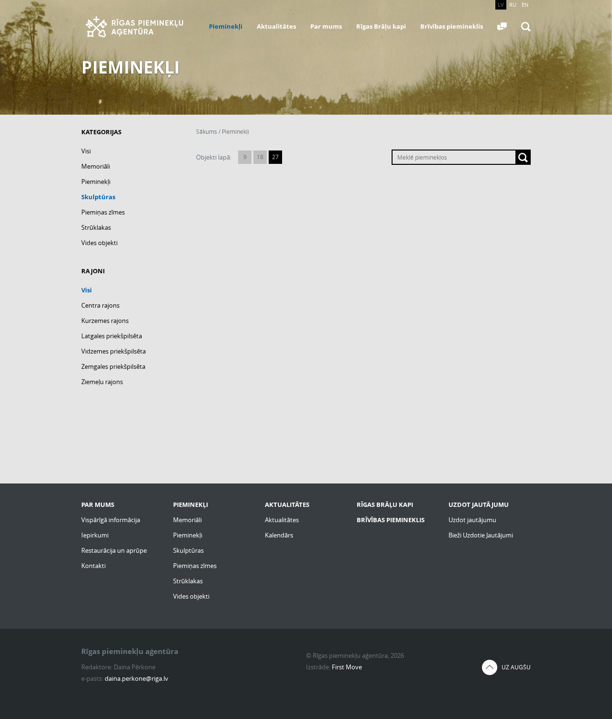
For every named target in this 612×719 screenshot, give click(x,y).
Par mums (326, 26)
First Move (347, 667)
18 (260, 157)
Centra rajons (100, 305)
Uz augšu (516, 667)
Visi (86, 151)
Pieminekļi (225, 26)
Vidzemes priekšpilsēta (113, 351)
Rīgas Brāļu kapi (381, 26)
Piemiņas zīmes (103, 212)
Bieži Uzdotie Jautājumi (480, 535)
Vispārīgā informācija (110, 519)
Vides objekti (99, 242)
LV (501, 4)
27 (275, 157)
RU (512, 4)
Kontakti (93, 565)
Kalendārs (279, 535)
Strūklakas (96, 227)
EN (525, 4)
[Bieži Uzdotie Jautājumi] (502, 26)
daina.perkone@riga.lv (136, 678)
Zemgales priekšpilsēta (113, 366)
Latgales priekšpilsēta (111, 336)
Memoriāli (95, 166)
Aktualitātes (276, 26)
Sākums (206, 132)
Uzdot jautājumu (472, 519)
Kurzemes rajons (105, 320)
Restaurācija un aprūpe (114, 550)
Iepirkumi (95, 535)
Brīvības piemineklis (451, 26)
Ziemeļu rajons (102, 381)
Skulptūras (98, 197)
